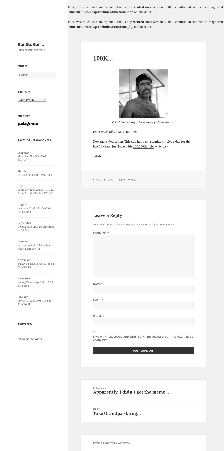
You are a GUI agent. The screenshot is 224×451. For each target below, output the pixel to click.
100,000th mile (143, 146)
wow (133, 179)
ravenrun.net (167, 122)
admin (122, 179)
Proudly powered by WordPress (111, 443)
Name (98, 284)
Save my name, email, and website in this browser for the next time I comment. (143, 338)
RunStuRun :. (31, 44)
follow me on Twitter (30, 339)
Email (98, 300)
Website (98, 316)
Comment (101, 233)
